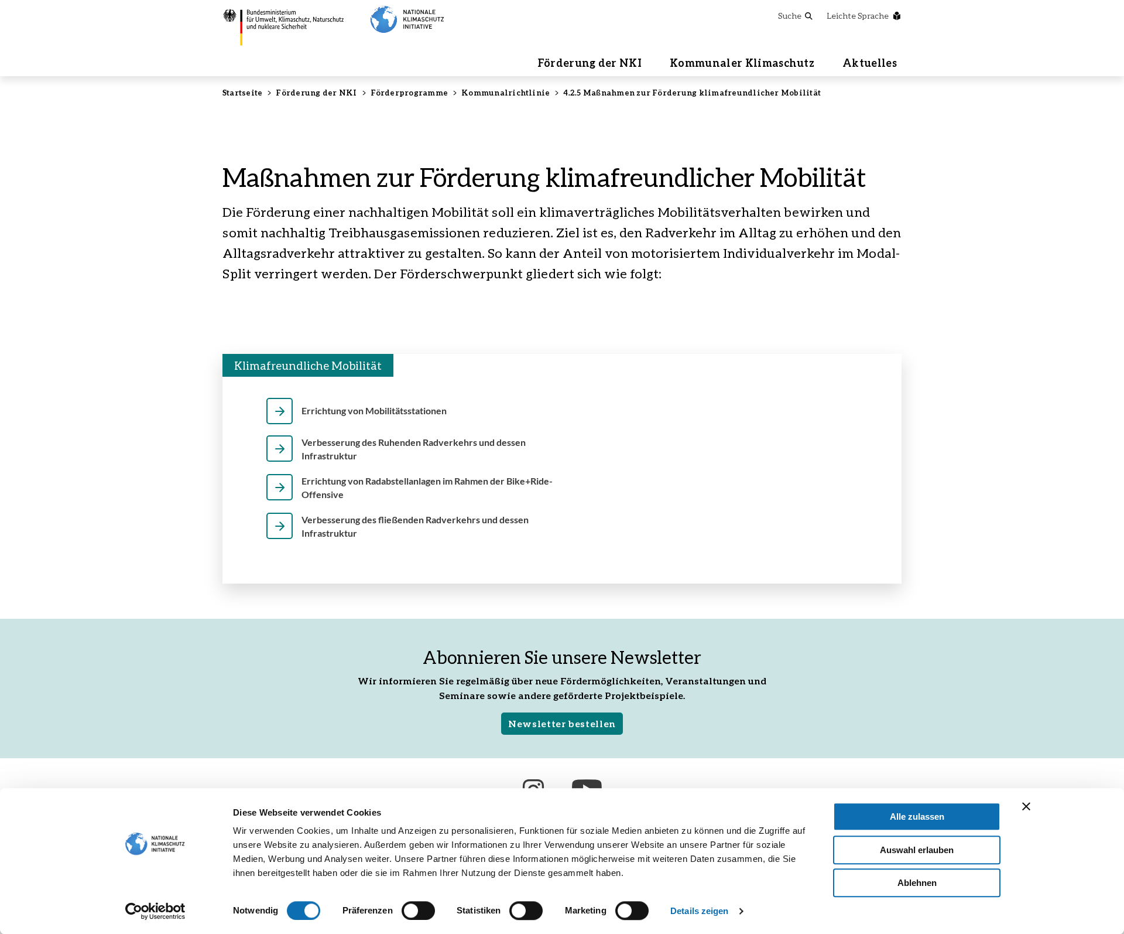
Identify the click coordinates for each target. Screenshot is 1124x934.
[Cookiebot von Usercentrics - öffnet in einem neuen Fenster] (155, 911)
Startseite (242, 92)
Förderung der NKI (589, 62)
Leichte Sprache (858, 16)
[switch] (418, 910)
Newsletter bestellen (562, 723)
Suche (789, 16)
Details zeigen (699, 911)
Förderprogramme (409, 92)
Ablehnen (917, 883)
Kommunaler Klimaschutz (742, 62)
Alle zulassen (917, 816)
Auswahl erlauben (917, 850)
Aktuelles (869, 62)
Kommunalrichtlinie (505, 92)
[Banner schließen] (1026, 806)
